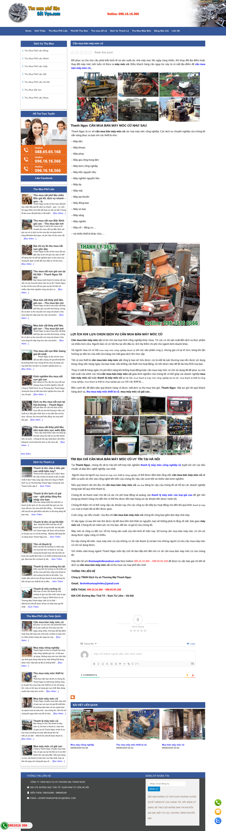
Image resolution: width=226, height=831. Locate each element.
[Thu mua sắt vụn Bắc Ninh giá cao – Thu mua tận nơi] (27, 224)
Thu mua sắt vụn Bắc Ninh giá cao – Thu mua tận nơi (48, 222)
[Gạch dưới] (103, 664)
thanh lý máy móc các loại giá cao (172, 495)
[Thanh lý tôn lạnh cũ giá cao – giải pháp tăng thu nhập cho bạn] (27, 497)
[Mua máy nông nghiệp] (92, 739)
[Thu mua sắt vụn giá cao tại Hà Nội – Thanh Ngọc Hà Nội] (27, 275)
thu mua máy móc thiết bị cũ (103, 391)
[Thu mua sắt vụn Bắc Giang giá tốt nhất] (27, 355)
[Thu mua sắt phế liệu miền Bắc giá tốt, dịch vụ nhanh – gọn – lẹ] (27, 199)
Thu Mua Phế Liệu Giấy (36, 66)
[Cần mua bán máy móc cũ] (27, 626)
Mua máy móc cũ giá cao (47, 746)
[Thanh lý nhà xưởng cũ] (27, 592)
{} (133, 663)
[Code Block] (124, 664)
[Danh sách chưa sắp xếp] (116, 664)
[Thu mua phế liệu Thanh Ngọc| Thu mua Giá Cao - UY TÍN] (113, 13)
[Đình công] (107, 664)
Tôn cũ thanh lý (42, 544)
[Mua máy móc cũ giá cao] (27, 750)
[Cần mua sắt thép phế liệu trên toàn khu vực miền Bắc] (27, 431)
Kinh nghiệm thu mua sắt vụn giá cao (48, 378)
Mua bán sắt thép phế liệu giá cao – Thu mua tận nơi (48, 301)
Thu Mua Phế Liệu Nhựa (36, 97)
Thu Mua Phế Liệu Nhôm (36, 58)
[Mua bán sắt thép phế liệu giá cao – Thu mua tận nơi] (27, 304)
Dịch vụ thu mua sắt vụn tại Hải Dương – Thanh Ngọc (49, 403)
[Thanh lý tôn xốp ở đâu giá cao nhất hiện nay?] (27, 472)
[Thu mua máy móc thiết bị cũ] (137, 739)
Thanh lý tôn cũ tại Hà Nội (48, 522)
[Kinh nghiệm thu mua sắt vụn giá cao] (27, 380)
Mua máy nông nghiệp (82, 744)
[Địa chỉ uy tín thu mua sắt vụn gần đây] (27, 250)
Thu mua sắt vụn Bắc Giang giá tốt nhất (49, 352)
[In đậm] (94, 664)
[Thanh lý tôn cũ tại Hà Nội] (27, 525)
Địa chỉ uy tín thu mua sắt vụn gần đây (48, 247)
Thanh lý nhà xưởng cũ (47, 589)
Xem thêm (26, 453)
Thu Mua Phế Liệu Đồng (36, 50)
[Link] (129, 664)
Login (192, 643)
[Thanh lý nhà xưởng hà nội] (27, 570)
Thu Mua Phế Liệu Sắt (35, 74)
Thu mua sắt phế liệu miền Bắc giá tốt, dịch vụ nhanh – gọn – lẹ (49, 198)
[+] (137, 663)
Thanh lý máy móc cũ (45, 721)
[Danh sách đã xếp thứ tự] (111, 664)
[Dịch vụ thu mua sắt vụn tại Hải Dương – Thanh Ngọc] (27, 405)
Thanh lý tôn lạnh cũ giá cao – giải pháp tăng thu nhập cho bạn (47, 496)
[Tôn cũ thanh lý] (27, 548)
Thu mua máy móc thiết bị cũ (131, 744)
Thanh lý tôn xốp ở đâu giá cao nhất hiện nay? (49, 469)
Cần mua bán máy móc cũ (48, 622)
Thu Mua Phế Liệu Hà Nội (37, 82)
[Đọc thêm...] (59, 213)
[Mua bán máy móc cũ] (183, 739)
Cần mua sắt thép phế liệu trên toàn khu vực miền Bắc (49, 429)
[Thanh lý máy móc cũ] (27, 724)
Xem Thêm (45, 486)
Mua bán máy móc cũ (173, 744)
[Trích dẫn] (120, 664)
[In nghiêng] (98, 664)
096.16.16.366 (48, 159)
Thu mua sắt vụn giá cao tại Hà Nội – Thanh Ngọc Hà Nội (49, 274)
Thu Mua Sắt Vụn (33, 90)
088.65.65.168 (48, 150)
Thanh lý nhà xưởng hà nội (49, 566)
